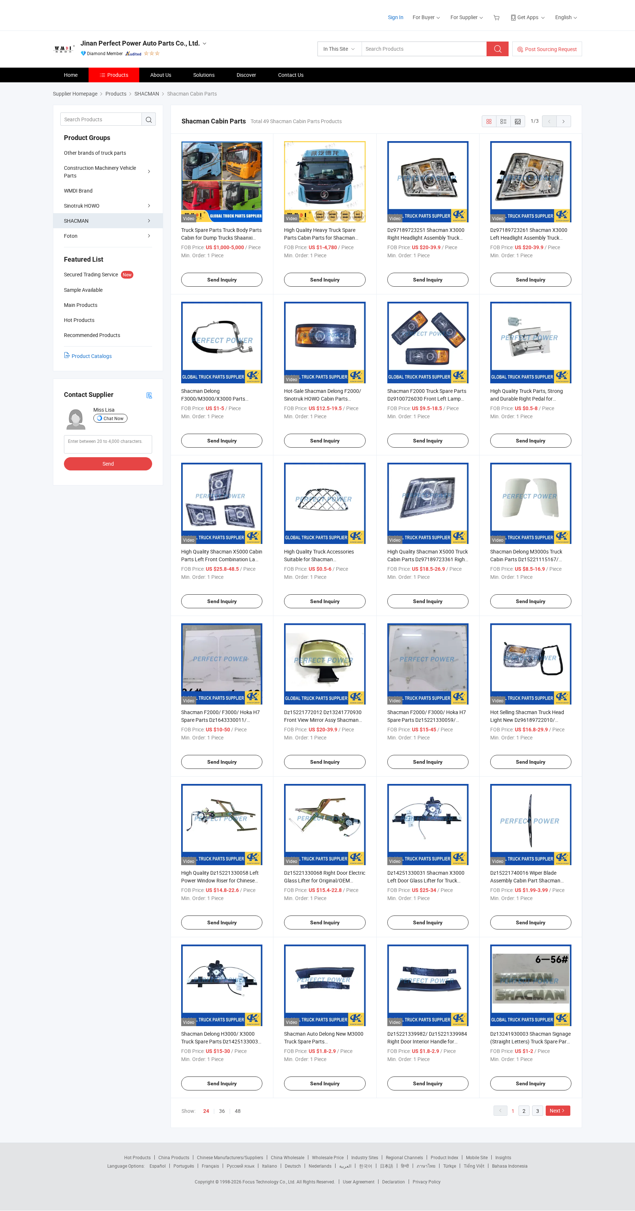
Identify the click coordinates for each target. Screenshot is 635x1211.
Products (117, 74)
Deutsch (293, 1166)
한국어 (365, 1166)
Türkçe (449, 1166)
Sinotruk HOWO (82, 205)
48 (238, 1110)
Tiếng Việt (474, 1166)
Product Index (444, 1157)
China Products (173, 1157)
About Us (160, 74)
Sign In (395, 17)
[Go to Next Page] (564, 121)
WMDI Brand (78, 190)
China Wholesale (287, 1157)
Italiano (269, 1166)
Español (158, 1166)
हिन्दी (405, 1166)
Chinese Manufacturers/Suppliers (230, 1157)
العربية (345, 1166)
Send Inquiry (222, 280)
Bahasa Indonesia (510, 1166)
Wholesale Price (328, 1157)
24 (206, 1111)
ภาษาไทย (426, 1166)
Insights (503, 1157)
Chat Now (113, 418)
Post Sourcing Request (551, 49)
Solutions (204, 74)
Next (555, 1110)
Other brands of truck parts (95, 152)
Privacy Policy (427, 1182)
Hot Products (137, 1157)
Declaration (393, 1182)
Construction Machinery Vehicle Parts (100, 171)
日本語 (386, 1166)
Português (183, 1166)
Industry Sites (364, 1157)
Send (108, 463)
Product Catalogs (92, 355)
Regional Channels (404, 1157)
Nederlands (320, 1166)
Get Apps (527, 17)
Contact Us (291, 74)
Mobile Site (477, 1157)
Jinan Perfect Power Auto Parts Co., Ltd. (140, 43)
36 (222, 1110)
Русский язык (240, 1166)
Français (210, 1166)
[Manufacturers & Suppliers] (100, 14)
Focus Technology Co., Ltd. (270, 1182)
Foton (71, 235)
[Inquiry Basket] (497, 17)
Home (71, 74)
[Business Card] (149, 395)
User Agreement (358, 1182)
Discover (246, 74)
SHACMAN (76, 220)
